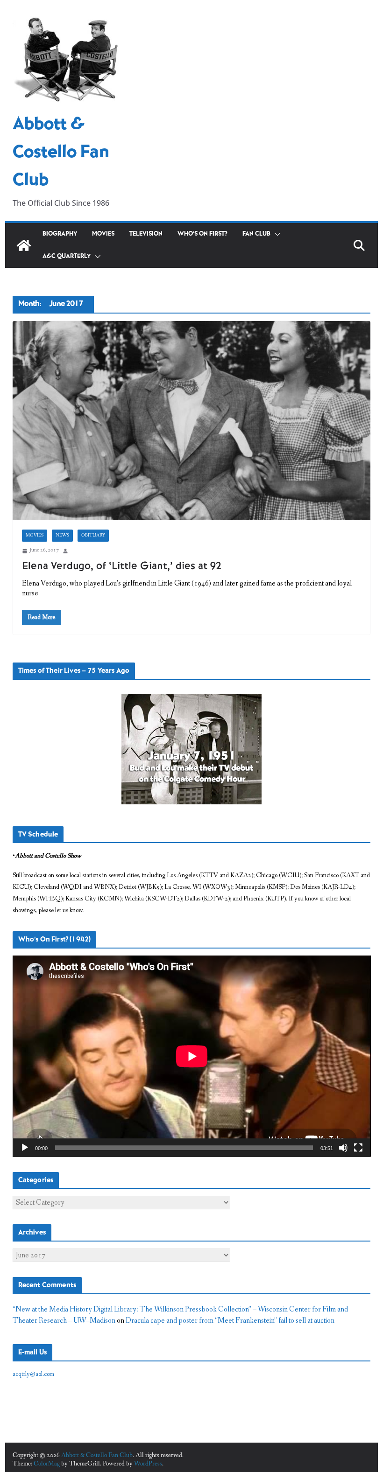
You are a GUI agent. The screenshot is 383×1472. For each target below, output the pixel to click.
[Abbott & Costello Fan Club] (24, 245)
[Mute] (343, 1147)
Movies (103, 234)
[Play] (24, 1147)
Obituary (93, 535)
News (62, 535)
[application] (192, 1056)
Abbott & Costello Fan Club (61, 152)
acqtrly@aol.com (33, 1374)
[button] (275, 234)
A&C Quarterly (67, 256)
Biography (60, 234)
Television (146, 234)
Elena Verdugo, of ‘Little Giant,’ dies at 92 (121, 566)
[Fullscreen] (358, 1147)
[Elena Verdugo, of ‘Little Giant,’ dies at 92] (192, 420)
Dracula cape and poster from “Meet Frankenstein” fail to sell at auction (230, 1320)
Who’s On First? (202, 234)
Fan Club (256, 234)
